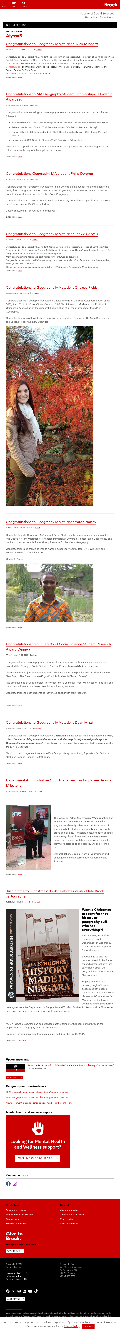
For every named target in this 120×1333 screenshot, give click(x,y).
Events (20, 1040)
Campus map (12, 1219)
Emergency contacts (16, 1210)
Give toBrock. (14, 1236)
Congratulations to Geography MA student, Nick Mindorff (52, 44)
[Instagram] (15, 1183)
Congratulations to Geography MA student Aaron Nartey (51, 522)
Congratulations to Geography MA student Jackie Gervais (52, 234)
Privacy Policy (72, 1326)
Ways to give (13, 1251)
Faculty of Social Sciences (97, 13)
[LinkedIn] (24, 1291)
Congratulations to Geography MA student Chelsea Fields (52, 287)
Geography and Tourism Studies (99, 17)
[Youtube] (30, 1291)
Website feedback (69, 1223)
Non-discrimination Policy (17, 1273)
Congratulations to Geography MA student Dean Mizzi (49, 722)
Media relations (67, 1219)
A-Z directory (14, 1299)
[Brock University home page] (111, 4)
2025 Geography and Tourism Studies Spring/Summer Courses (37, 1097)
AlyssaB (39, 49)
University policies (14, 1276)
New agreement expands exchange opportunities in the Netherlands (39, 1102)
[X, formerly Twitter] (13, 1291)
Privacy (9, 1279)
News (20, 77)
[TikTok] (36, 1291)
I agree (88, 1326)
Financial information (16, 1223)
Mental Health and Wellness (19, 1214)
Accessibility (21, 1279)
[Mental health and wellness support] (38, 1167)
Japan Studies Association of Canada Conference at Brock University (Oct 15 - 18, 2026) (71, 1065)
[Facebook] (8, 1183)
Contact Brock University (72, 1214)
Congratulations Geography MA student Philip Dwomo (49, 173)
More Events (13, 1077)
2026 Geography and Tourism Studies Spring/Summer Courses (37, 1092)
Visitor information (69, 1210)
